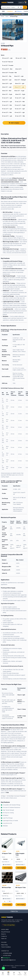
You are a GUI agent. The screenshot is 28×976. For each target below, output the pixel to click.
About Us (3, 934)
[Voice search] (18, 7)
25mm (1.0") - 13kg (6, 76)
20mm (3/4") (18, 69)
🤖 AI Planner (18, 11)
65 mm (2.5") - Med (7, 112)
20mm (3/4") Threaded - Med (9, 72)
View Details (7, 864)
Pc (9, 901)
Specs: (3, 857)
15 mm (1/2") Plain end (7, 61)
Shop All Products (5, 931)
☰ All (3, 11)
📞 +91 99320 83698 (6, 953)
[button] (14, 973)
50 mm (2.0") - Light (7, 98)
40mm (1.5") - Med (6, 90)
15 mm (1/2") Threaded (7, 65)
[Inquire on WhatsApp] (3, 968)
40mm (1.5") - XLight (19, 90)
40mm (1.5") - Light (19, 83)
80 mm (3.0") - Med (20, 116)
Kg (4, 901)
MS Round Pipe (6, 887)
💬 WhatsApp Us (5, 957)
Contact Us (4, 936)
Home (2, 16)
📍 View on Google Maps (8, 925)
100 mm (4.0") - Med (21, 58)
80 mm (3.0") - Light (20, 112)
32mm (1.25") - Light (7, 83)
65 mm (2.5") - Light (7, 108)
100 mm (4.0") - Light (7, 58)
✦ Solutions (10, 11)
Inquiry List (3, 938)
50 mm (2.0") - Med (20, 101)
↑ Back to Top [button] (14, 911)
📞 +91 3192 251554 (6, 955)
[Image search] (21, 7)
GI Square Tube (6, 853)
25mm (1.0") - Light (18, 76)
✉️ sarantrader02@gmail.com (8, 960)
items (7, 16)
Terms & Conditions (6, 947)
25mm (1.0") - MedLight (20, 79)
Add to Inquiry (15, 123)
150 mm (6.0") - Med (7, 69)
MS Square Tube (20, 887)
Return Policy (4, 944)
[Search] (25, 7)
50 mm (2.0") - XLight (20, 105)
